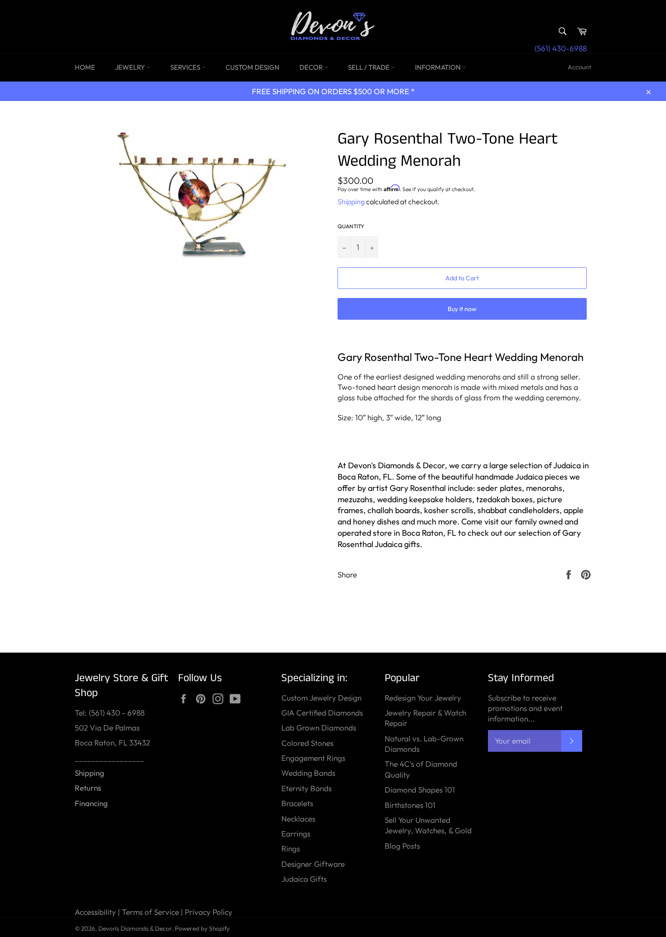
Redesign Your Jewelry (423, 697)
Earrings (295, 833)
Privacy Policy (208, 912)
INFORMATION (438, 67)
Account (579, 67)
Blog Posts (402, 846)
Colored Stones (307, 743)
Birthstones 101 (410, 805)
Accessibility (95, 912)
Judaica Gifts (304, 879)
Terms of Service (150, 912)
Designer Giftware (313, 864)
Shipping (351, 201)
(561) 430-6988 (561, 48)
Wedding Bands (308, 773)
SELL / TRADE (369, 67)
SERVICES (186, 67)
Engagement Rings (313, 758)
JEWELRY (130, 67)
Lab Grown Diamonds (318, 727)
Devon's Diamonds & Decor (135, 928)
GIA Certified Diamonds (322, 712)
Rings (290, 848)
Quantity (351, 226)
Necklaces (298, 818)
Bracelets (297, 803)
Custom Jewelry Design (321, 697)
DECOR (311, 67)
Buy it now (462, 309)
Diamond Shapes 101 (420, 789)
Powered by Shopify (202, 928)
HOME (85, 67)
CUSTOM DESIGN (253, 67)
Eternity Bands (306, 788)
